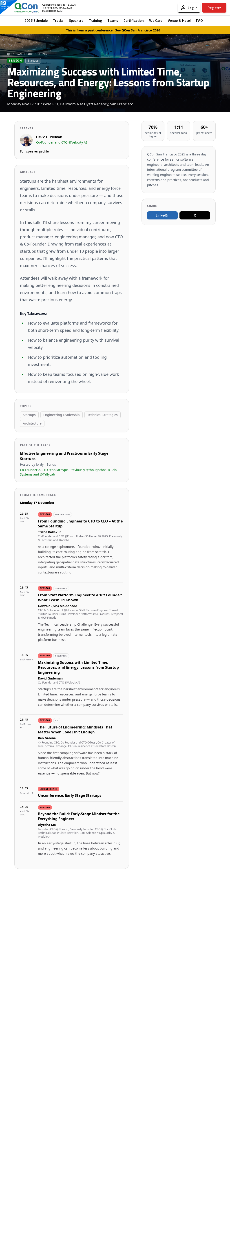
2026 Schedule (36, 20)
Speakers (76, 20)
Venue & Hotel (179, 20)
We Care (155, 20)
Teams (112, 20)
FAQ (199, 20)
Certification (134, 20)
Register (214, 7)
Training (95, 20)
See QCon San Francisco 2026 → (139, 30)
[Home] (23, 8)
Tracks (58, 20)
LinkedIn (162, 215)
